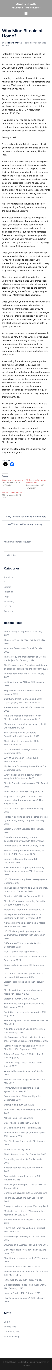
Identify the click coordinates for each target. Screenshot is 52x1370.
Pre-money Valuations (15, 1197)
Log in (7, 1321)
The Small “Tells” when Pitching (19, 1109)
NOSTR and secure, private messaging (23, 879)
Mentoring (9, 601)
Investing (8, 591)
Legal (6, 596)
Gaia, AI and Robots (14, 1122)
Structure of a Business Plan (18, 1244)
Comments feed (12, 1331)
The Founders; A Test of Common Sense (24, 1132)
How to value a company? (17, 1298)
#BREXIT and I (11, 1118)
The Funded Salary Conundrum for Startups (26, 1271)
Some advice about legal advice (20, 1176)
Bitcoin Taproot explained (17, 981)
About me (9, 577)
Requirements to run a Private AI (20, 690)
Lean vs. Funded (12, 1293)
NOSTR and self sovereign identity (25, 524)
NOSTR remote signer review (18, 808)
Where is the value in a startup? (20, 1071)
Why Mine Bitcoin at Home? (18, 758)
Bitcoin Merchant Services (17, 828)
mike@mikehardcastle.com (17, 541)
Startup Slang (11, 1104)
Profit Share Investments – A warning (22, 1012)
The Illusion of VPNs (14, 791)
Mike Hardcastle (26, 4)
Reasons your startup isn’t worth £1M (23, 1184)
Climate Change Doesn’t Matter (20, 1062)
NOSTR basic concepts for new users (23, 956)
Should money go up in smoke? (20, 1258)
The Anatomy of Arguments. (18, 631)
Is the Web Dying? (13, 1280)
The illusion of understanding (18, 741)
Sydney (26, 1365)
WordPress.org (11, 1336)
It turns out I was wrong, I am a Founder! (24, 1228)
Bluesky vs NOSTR (13, 896)
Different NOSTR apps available (20, 943)
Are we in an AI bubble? (12, 492)
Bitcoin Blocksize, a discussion (19, 783)
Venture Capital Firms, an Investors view (24, 1020)
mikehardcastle (13, 43)
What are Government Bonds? (19, 648)
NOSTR (7, 606)
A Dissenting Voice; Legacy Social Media (24, 922)
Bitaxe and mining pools (12, 480)
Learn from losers (13, 1266)
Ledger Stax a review (14, 845)
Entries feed (10, 1326)
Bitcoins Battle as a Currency (18, 859)
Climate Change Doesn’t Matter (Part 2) (24, 1054)
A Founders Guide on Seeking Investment (24, 1029)
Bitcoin (5, 46)
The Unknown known (14, 1154)
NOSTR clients (11, 951)
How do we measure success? (19, 1219)
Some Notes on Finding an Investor (21, 1079)
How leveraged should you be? (19, 1236)
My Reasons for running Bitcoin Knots (27, 516)
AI (5, 582)
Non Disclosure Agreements (18, 1141)
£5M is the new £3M (14, 1127)
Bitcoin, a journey (12, 998)
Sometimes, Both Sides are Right (20, 1096)
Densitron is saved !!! (14, 1193)
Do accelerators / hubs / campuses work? (25, 1284)
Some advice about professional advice (24, 1003)
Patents (8, 1149)
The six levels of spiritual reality (20, 640)
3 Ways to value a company (18, 1206)
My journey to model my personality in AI (25, 724)
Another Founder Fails (15, 1167)
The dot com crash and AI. (17, 673)
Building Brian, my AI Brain (17, 682)
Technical (8, 611)
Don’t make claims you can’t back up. (23, 1249)
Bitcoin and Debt (12, 909)
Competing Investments (16, 1159)
